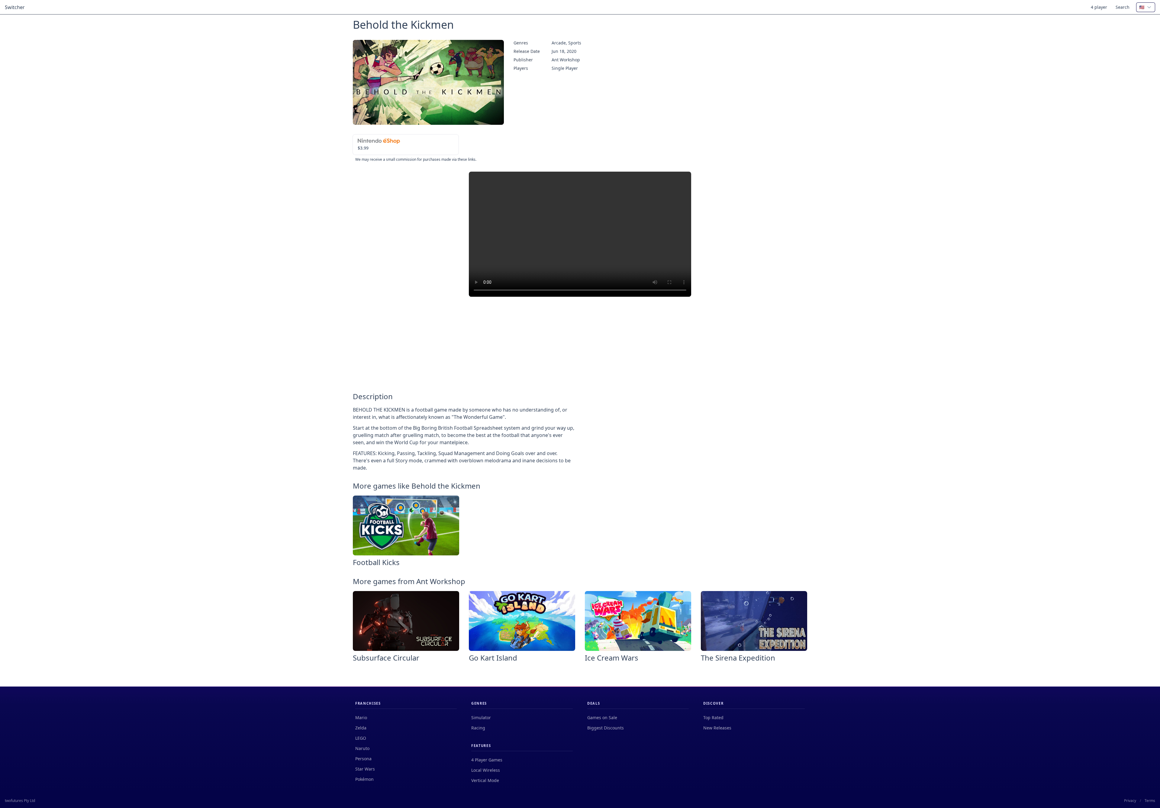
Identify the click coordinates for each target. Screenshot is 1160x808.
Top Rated (713, 717)
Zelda (360, 728)
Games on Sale (602, 717)
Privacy (1130, 800)
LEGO (360, 738)
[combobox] (1145, 7)
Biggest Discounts (605, 728)
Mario (361, 717)
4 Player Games (486, 760)
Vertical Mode (485, 780)
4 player (1099, 7)
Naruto (362, 748)
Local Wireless (485, 770)
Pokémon (364, 779)
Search (1122, 7)
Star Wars (365, 769)
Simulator (481, 717)
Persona (363, 758)
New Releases (717, 728)
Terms (1150, 800)
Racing (478, 728)
